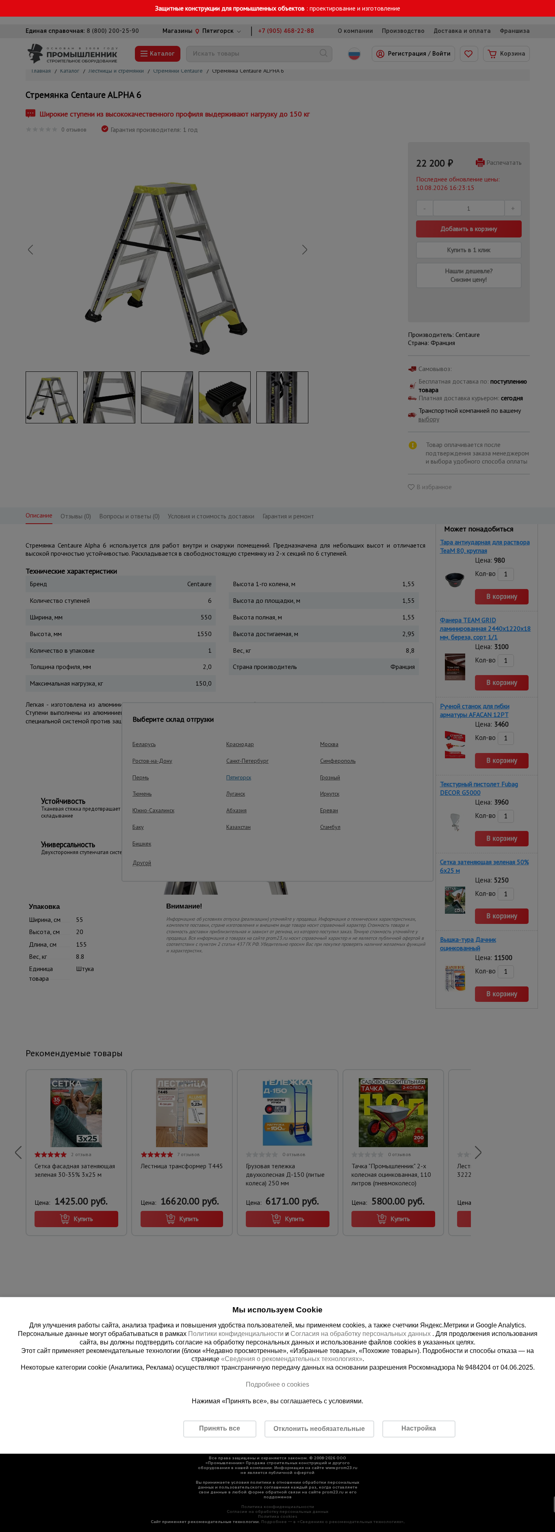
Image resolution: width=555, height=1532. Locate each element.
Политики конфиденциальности (236, 1333)
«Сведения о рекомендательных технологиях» (291, 1359)
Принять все (219, 1428)
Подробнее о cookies (277, 1384)
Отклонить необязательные (319, 1428)
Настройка (418, 1428)
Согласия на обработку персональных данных (361, 1333)
